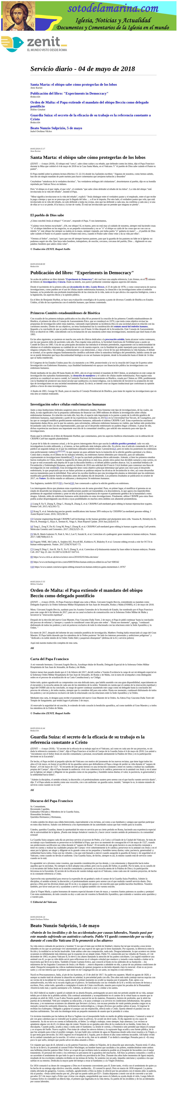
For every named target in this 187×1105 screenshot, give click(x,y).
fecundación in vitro (80, 287)
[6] (64, 451)
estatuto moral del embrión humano (131, 326)
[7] (72, 457)
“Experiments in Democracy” (79, 279)
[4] (59, 451)
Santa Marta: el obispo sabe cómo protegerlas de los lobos (73, 84)
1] (31, 504)
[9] (60, 483)
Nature (42, 478)
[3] (56, 452)
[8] (58, 468)
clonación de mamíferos (83, 375)
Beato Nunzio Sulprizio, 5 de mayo (56, 128)
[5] (61, 451)
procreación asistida (114, 339)
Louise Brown (97, 287)
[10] (72, 483)
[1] (106, 418)
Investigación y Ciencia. (54, 282)
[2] (114, 449)
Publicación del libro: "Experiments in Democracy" (69, 93)
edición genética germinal (123, 443)
